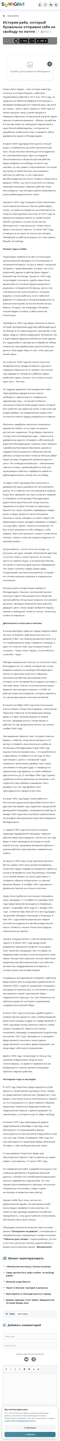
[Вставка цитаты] (33, 1369)
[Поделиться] (16, 41)
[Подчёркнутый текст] (15, 1369)
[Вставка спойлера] (38, 1369)
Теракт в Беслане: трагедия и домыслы (27, 1287)
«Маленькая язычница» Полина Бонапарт (28, 1266)
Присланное (13, 16)
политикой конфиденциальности (20, 1421)
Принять (31, 1434)
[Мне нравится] (38, 41)
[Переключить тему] (56, 5)
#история (23, 1314)
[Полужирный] (6, 1369)
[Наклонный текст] (10, 1369)
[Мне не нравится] (45, 41)
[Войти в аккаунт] (40, 5)
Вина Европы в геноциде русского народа (28, 1293)
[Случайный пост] (51, 5)
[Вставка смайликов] (24, 1369)
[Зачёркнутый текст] (19, 1369)
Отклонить (31, 1428)
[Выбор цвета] (29, 1369)
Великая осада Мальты (18, 1281)
